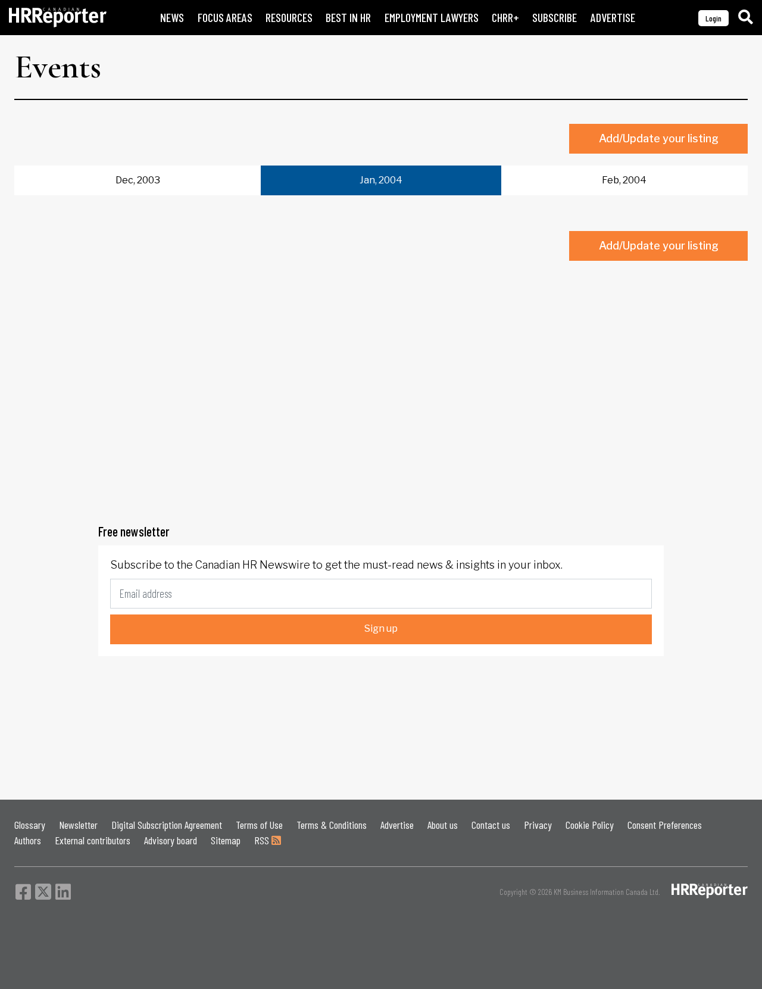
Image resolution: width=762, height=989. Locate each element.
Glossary (29, 824)
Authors (27, 840)
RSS (262, 840)
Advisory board (170, 840)
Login (713, 18)
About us (442, 824)
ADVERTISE (613, 17)
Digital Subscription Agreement (166, 824)
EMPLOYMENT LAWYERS (432, 17)
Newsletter (78, 824)
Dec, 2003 (137, 180)
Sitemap (226, 840)
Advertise (397, 824)
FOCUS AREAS (225, 17)
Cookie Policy (590, 824)
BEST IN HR (348, 17)
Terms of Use (259, 824)
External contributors (92, 840)
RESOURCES (289, 17)
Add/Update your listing (659, 138)
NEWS (172, 17)
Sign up (381, 628)
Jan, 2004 (381, 180)
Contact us (490, 824)
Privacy (538, 824)
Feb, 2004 (624, 180)
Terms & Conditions (331, 824)
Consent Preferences (664, 824)
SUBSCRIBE (554, 17)
